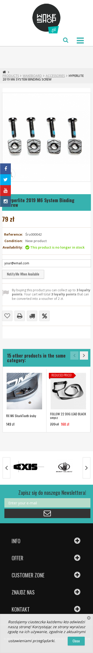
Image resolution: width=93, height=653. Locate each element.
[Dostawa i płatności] (32, 316)
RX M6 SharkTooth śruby (21, 415)
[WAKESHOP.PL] (46, 18)
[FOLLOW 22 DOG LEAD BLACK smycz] (68, 391)
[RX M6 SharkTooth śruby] (24, 391)
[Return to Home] (4, 72)
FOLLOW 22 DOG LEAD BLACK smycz (68, 416)
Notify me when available (23, 274)
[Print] (19, 316)
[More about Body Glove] (64, 467)
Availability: (13, 247)
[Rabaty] (44, 316)
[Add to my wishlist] (7, 316)
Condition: (13, 241)
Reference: (13, 234)
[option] (25, 400)
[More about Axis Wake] (28, 467)
